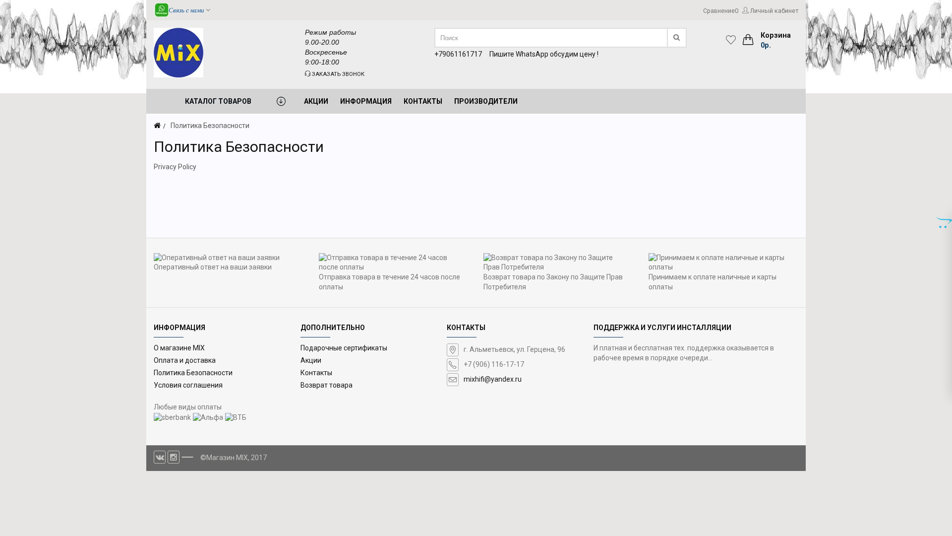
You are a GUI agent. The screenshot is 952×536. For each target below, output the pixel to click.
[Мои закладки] (733, 40)
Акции (310, 360)
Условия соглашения (188, 385)
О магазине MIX (179, 348)
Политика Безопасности (193, 373)
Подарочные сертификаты (343, 348)
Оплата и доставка (185, 360)
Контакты (316, 373)
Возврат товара (326, 385)
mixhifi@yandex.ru (493, 379)
